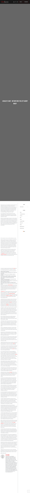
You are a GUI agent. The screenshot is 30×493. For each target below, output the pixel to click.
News (20, 217)
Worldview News (22, 228)
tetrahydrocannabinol (3, 254)
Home (20, 212)
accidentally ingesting (12, 293)
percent (7, 304)
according (10, 372)
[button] (14, 2)
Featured (21, 215)
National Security (22, 226)
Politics (21, 219)
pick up (16, 354)
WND (24, 231)
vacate (14, 343)
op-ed (13, 348)
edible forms (3, 291)
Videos (21, 224)
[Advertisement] (9, 231)
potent (3, 253)
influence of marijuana (9, 295)
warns (14, 268)
